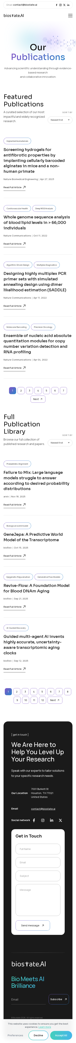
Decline (38, 1035)
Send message (30, 925)
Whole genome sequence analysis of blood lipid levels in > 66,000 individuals (37, 222)
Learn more (45, 1026)
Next (36, 399)
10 (25, 700)
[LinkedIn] (68, 5)
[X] (64, 5)
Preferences (15, 1035)
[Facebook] (56, 5)
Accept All (61, 1035)
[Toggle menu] (70, 15)
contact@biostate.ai (25, 4)
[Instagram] (60, 5)
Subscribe (56, 999)
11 (34, 700)
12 (42, 700)
